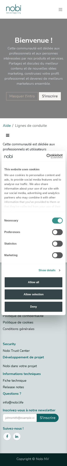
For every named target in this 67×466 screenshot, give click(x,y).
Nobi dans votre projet (20, 366)
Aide (7, 125)
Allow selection (34, 294)
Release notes (13, 387)
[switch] (57, 232)
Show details (47, 270)
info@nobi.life (13, 402)
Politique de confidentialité (23, 316)
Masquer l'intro (22, 96)
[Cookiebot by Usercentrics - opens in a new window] (47, 156)
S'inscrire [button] (47, 417)
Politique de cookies (18, 322)
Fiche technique (14, 380)
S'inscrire (50, 96)
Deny (33, 306)
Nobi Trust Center (16, 350)
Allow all (33, 282)
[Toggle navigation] (60, 9)
